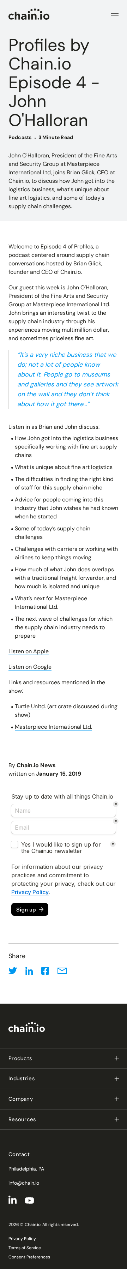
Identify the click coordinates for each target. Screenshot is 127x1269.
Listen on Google (30, 666)
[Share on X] (12, 970)
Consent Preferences (29, 1257)
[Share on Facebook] (45, 971)
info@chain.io (23, 1183)
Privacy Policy (22, 1238)
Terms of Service (24, 1248)
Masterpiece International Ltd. (53, 726)
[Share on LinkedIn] (29, 971)
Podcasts (19, 137)
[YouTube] (29, 1200)
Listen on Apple (28, 651)
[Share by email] (62, 971)
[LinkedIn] (12, 1199)
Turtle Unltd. (30, 706)
